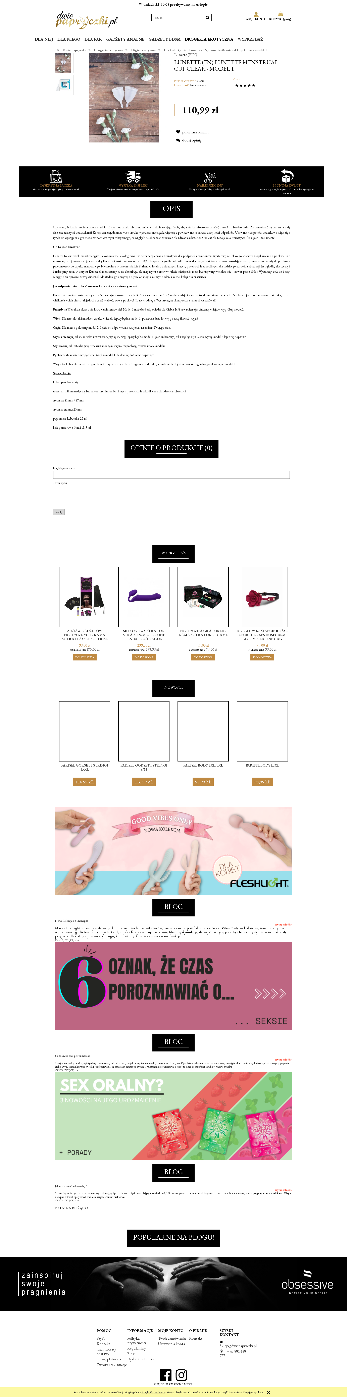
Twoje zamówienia (172, 1338)
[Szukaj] (207, 17)
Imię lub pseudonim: (64, 468)
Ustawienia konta (171, 1343)
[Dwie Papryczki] (86, 19)
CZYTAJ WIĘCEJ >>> (67, 940)
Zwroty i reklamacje (112, 1364)
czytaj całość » (283, 924)
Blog (131, 1353)
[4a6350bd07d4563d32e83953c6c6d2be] (63, 63)
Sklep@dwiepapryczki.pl (238, 1345)
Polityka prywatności (136, 1340)
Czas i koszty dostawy (106, 1351)
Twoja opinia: (60, 483)
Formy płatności (109, 1359)
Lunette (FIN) (185, 54)
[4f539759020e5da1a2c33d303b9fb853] (63, 84)
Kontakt (103, 1343)
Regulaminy (136, 1348)
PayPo (101, 1338)
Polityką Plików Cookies (153, 1392)
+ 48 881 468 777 (233, 1353)
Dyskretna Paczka (140, 1359)
